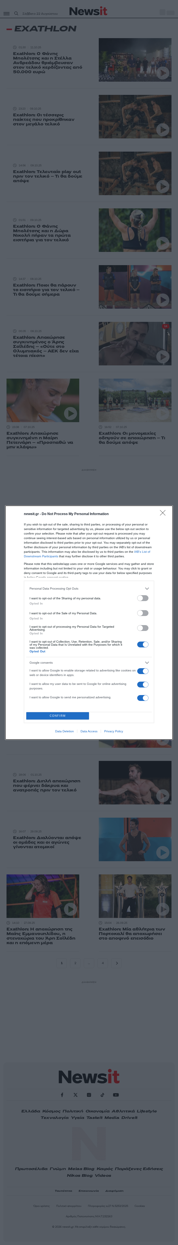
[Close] (164, 514)
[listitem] (89, 588)
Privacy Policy (113, 731)
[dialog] (89, 622)
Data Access (89, 731)
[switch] (142, 598)
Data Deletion (64, 731)
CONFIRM (58, 715)
